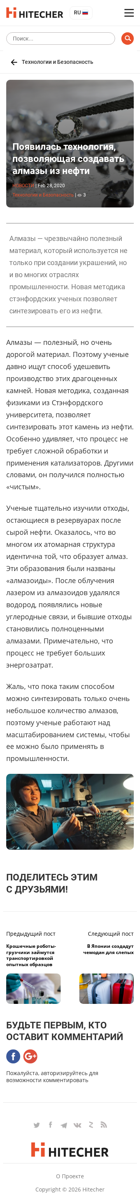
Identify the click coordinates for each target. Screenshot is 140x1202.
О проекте (70, 1176)
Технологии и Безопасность (57, 62)
